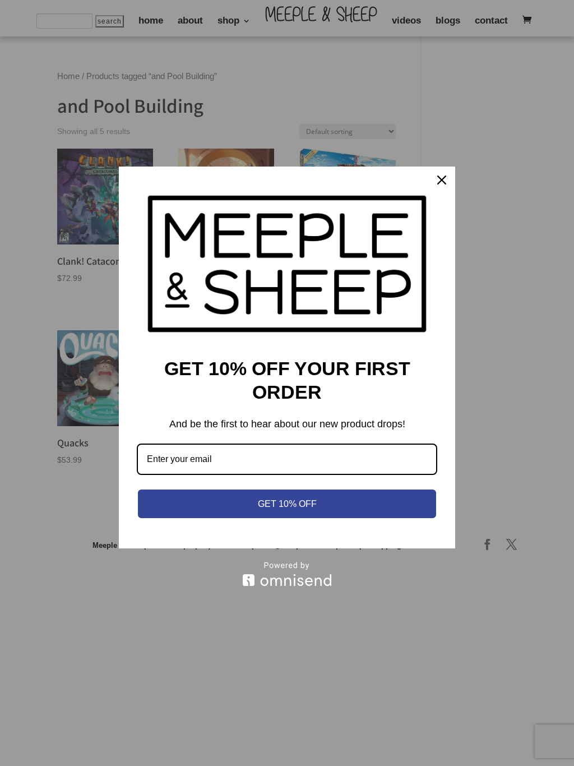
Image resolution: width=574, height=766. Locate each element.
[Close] (441, 180)
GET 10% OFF (287, 504)
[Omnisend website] (287, 573)
